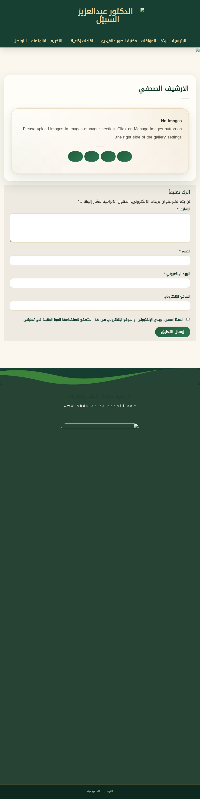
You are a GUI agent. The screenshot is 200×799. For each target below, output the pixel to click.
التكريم (56, 41)
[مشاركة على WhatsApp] (124, 156)
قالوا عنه (38, 41)
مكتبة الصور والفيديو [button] (119, 41)
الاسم (184, 251)
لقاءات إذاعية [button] (82, 41)
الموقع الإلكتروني (177, 296)
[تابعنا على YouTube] (96, 3)
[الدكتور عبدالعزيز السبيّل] (107, 20)
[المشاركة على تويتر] (92, 156)
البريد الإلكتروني (177, 274)
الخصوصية (93, 791)
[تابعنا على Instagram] (106, 3)
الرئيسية (179, 41)
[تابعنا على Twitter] (96, 418)
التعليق (183, 209)
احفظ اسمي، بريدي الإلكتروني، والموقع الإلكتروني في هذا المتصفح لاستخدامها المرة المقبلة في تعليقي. (103, 319)
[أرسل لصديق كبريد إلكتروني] (75, 156)
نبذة (164, 41)
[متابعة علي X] (101, 3)
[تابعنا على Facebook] (110, 3)
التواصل (20, 41)
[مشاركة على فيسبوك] (108, 156)
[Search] (89, 3)
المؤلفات (148, 41)
